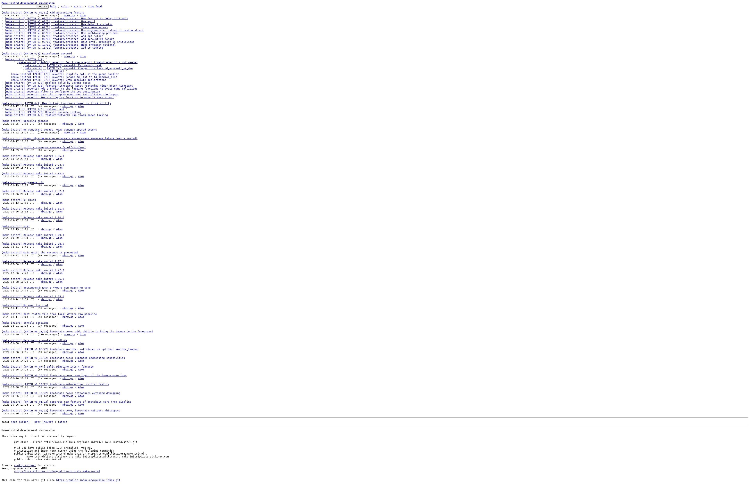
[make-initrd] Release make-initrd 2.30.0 (33, 217)
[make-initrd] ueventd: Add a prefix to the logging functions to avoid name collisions (71, 88)
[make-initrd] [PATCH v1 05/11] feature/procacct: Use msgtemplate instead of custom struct (74, 30)
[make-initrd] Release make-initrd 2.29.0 (33, 235)
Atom (83, 15)
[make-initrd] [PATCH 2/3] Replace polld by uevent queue (48, 82)
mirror (78, 6)
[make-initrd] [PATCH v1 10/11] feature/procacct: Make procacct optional (60, 44)
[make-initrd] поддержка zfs (23, 182)
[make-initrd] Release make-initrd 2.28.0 (33, 243)
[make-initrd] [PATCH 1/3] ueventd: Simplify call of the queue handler (65, 74)
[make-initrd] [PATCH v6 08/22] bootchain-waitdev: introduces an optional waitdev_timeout (70, 349)
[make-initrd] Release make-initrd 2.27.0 (33, 270)
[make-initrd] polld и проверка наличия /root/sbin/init (44, 147)
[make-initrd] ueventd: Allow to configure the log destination (52, 91)
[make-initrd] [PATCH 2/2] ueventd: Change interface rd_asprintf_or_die (78, 68)
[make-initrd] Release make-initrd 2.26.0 (33, 278)
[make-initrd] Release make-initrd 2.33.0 (33, 173)
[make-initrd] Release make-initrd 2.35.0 (33, 156)
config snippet (25, 465)
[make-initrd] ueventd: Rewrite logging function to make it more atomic (59, 97)
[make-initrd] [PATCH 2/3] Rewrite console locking (43, 112)
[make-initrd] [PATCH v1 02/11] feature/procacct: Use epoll (50, 21)
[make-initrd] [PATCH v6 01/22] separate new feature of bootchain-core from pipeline (66, 401)
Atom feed (95, 6)
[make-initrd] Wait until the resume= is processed (40, 252)
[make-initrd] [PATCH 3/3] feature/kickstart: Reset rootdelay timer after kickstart (69, 85)
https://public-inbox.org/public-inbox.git (88, 480)
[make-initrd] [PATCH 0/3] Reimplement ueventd (37, 53)
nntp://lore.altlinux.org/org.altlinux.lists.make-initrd (57, 471)
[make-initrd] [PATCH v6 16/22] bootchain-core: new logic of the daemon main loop (64, 375)
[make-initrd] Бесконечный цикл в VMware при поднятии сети (46, 287)
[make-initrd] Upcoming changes (25, 120)
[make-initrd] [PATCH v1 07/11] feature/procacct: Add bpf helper (54, 36)
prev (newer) (43, 421)
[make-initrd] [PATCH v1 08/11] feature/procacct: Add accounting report (59, 38)
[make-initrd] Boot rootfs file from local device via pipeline (49, 314)
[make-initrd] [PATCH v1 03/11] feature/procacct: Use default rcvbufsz (58, 24)
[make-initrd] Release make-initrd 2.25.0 (33, 296)
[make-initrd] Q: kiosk (19, 199)
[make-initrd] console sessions (25, 322)
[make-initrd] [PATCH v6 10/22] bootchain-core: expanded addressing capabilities (63, 357)
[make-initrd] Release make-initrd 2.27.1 (33, 261)
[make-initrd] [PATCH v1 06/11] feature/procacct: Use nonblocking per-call (62, 33)
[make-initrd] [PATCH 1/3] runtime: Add (34, 109)
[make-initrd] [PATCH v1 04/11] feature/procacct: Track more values (56, 27)
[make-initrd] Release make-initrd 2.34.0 (33, 164)
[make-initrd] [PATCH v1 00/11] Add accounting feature (43, 12)
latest (62, 421)
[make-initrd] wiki (16, 226)
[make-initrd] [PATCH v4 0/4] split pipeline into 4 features (48, 366)
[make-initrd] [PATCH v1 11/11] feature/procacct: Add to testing (54, 47)
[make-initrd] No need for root (25, 305)
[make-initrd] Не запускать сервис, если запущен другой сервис (49, 129)
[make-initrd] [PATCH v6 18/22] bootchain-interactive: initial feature (55, 384)
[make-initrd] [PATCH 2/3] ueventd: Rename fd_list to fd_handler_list (64, 76)
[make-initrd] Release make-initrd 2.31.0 (33, 208)
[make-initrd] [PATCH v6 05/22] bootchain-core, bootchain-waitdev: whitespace (61, 410)
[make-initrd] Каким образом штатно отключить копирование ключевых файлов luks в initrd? (70, 138)
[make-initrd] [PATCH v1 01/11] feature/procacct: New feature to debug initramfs (66, 18)
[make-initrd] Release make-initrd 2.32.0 (33, 191)
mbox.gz (69, 15)
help (53, 6)
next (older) (20, 421)
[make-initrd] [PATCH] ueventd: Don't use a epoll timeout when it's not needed (77, 62)
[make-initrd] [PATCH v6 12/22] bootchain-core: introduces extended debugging (61, 393)
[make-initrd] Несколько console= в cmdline (34, 340)
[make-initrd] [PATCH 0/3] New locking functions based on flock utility (56, 103)
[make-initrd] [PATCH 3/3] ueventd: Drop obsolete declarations (58, 79)
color (65, 6)
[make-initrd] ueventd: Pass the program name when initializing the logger (62, 94)
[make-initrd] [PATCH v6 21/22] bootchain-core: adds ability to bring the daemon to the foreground (77, 331)
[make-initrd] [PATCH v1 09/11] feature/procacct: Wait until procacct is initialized (69, 41)
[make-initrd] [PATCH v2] (45, 71)
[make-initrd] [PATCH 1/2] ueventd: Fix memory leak (62, 65)
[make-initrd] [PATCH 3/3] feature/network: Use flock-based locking (56, 115)
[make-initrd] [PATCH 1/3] (24, 59)
